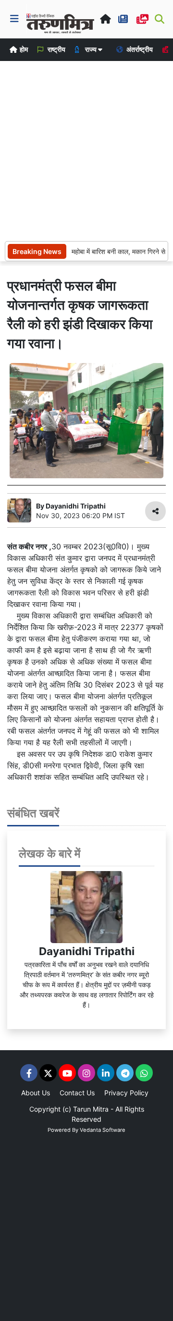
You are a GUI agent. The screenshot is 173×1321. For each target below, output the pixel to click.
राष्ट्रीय (55, 49)
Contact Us (77, 1093)
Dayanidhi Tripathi (87, 951)
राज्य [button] (91, 49)
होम (23, 49)
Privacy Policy (126, 1093)
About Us (35, 1093)
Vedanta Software (102, 1130)
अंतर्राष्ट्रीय (139, 49)
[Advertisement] (86, 149)
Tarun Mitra (91, 1109)
